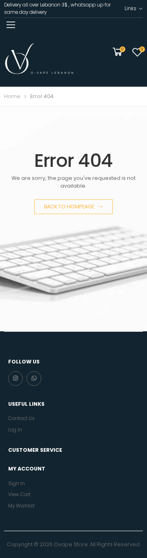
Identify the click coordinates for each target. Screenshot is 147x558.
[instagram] (15, 378)
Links (130, 8)
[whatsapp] (34, 378)
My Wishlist (21, 506)
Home (12, 96)
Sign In (16, 483)
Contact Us (21, 418)
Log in (15, 430)
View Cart (19, 494)
